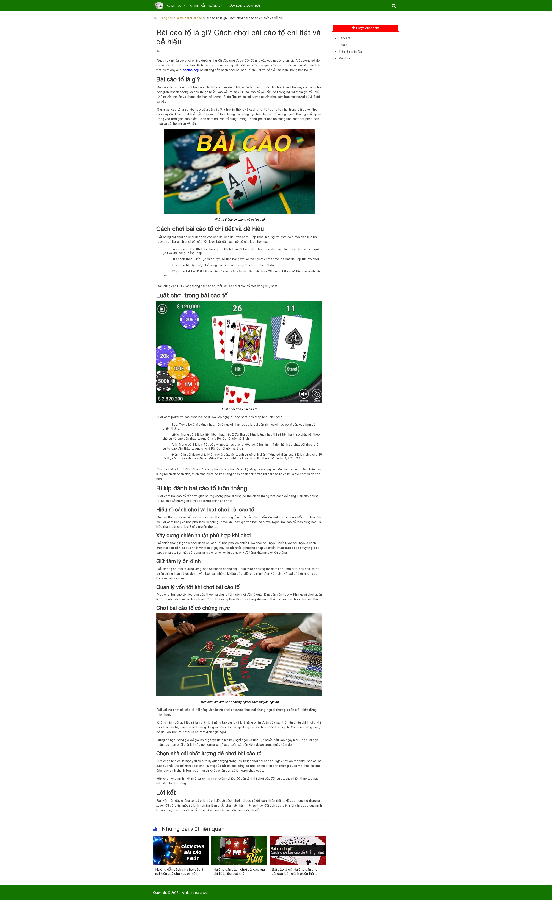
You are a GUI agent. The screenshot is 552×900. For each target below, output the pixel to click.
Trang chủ (165, 18)
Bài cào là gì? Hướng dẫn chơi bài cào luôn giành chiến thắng (295, 871)
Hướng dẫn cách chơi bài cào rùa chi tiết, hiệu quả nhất (239, 871)
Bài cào (196, 18)
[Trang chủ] (158, 5)
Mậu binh (345, 58)
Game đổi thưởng (205, 6)
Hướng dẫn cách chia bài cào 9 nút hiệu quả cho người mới (179, 871)
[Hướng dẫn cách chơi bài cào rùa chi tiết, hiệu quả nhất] (239, 839)
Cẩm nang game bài (244, 6)
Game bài (174, 6)
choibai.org (191, 70)
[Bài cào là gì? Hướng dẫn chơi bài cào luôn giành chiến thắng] (298, 839)
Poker (343, 45)
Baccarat (345, 38)
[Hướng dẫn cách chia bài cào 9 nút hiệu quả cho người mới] (181, 839)
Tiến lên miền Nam (351, 51)
